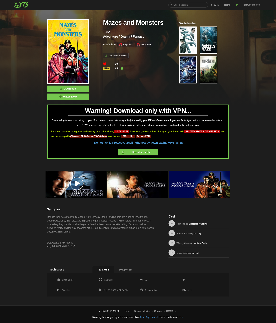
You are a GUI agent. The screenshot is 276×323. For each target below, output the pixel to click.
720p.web (127, 44)
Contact (158, 311)
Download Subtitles (117, 55)
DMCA (169, 311)
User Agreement (148, 317)
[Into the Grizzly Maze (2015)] (208, 40)
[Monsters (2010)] (208, 69)
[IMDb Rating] (109, 68)
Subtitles (66, 290)
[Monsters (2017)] (188, 69)
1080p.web (145, 44)
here (181, 317)
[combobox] (188, 5)
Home (127, 311)
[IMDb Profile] (172, 223)
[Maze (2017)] (188, 40)
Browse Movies (142, 311)
